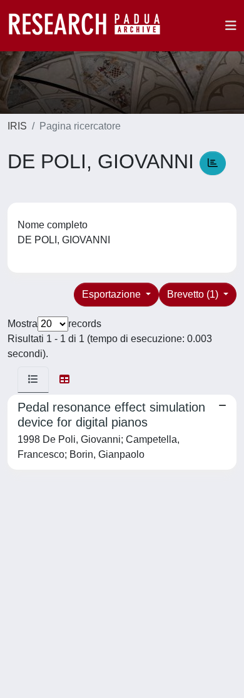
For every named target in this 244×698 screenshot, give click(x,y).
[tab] (33, 380)
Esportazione (112, 294)
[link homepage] (91, 26)
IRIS (17, 126)
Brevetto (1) (194, 294)
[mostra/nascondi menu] (230, 25)
